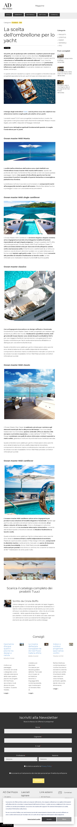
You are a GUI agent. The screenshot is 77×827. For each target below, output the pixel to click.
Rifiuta (64, 819)
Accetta (49, 819)
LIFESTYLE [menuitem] (62, 37)
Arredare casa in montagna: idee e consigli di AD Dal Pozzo (63, 88)
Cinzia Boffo (31, 601)
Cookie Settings (7, 825)
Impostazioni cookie (34, 819)
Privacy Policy (46, 766)
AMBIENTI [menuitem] (18, 14)
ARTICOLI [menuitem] (42, 14)
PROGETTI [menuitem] (62, 34)
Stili (20, 22)
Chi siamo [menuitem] (7, 797)
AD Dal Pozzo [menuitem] (45, 797)
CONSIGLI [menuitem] (54, 14)
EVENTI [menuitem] (61, 40)
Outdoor (15, 22)
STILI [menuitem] (8, 14)
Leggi (6, 693)
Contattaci (68, 792)
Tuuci (25, 112)
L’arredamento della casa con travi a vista (64, 73)
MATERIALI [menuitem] (30, 14)
